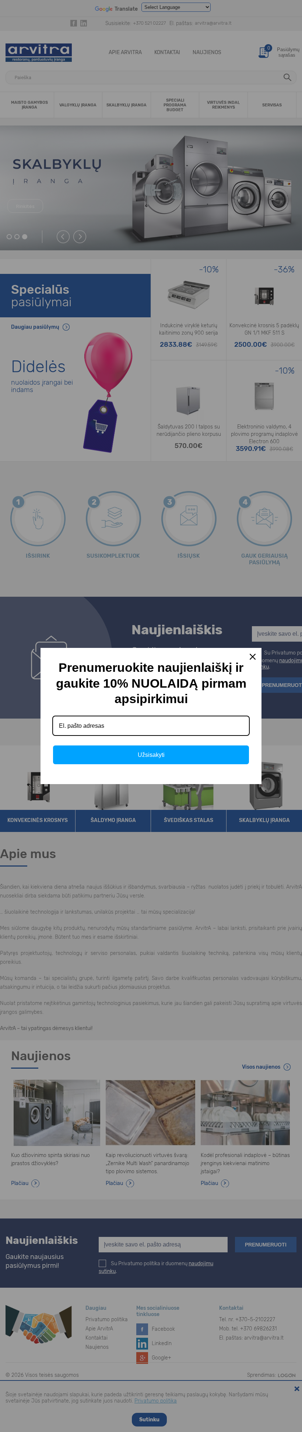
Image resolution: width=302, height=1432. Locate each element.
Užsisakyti (151, 755)
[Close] (252, 657)
